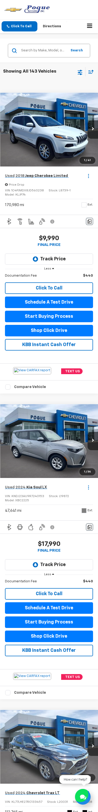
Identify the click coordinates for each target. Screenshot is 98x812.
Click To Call (49, 288)
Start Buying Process (49, 316)
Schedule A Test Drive (49, 302)
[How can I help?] (83, 797)
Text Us (72, 371)
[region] (49, 275)
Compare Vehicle (30, 387)
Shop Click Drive (49, 330)
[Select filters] (80, 72)
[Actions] (88, 176)
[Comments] (89, 221)
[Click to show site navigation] (90, 26)
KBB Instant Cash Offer (49, 344)
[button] (19, 26)
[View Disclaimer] (52, 221)
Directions (52, 26)
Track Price (53, 259)
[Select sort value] (89, 71)
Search (77, 50)
